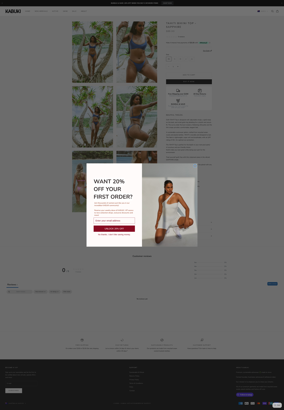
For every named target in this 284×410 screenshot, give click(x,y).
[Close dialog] (195, 165)
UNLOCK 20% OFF (114, 228)
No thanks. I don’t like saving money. (114, 234)
